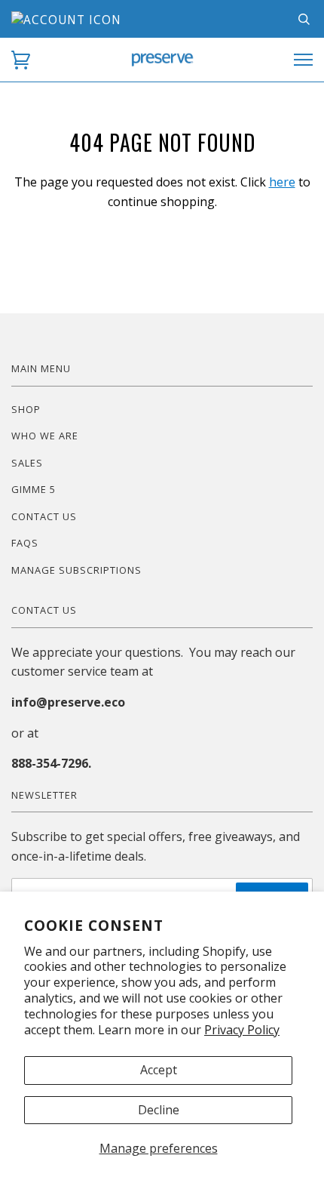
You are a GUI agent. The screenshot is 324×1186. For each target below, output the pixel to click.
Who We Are (44, 435)
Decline (158, 1109)
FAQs (24, 543)
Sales (27, 463)
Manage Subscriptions (76, 570)
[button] (20, 60)
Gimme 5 (33, 489)
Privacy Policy (242, 1029)
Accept (158, 1069)
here (282, 182)
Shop (26, 409)
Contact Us (44, 516)
